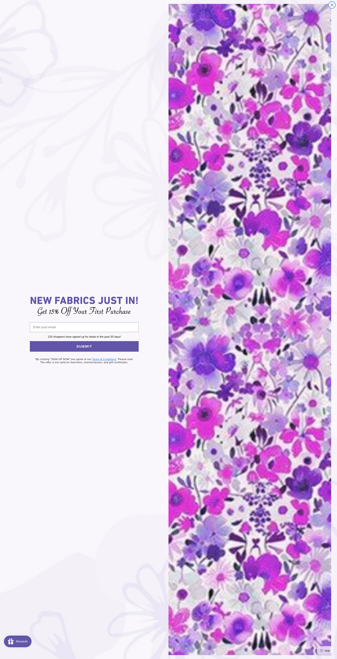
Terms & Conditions (104, 359)
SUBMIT (84, 346)
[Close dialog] (332, 5)
